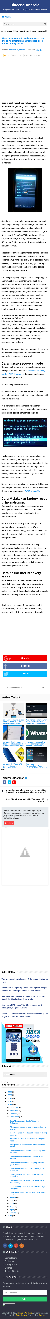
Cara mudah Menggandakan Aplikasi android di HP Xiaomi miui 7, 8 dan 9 (36, 767)
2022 (10, 1092)
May (12, 1206)
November (14, 1110)
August (13, 1197)
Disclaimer (9, 1261)
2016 (10, 1216)
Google (25, 658)
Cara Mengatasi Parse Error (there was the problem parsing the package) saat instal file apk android (36, 723)
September (14, 1117)
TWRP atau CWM (32, 491)
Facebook (25, 666)
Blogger (42, 1315)
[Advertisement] (25, 79)
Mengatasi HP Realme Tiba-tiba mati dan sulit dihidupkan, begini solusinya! (13, 767)
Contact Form (11, 1258)
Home (3, 31)
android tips (13, 31)
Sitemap (8, 1268)
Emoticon (9, 823)
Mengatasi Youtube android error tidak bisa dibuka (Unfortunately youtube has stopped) (26, 791)
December (14, 1107)
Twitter (25, 673)
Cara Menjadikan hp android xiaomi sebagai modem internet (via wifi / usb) (13, 722)
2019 (10, 1098)
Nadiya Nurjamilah (13, 777)
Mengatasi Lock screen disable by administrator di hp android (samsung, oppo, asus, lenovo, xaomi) (13, 745)
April (12, 1210)
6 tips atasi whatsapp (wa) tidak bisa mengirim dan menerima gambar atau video (36, 745)
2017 (10, 1104)
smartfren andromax (28, 31)
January (13, 1213)
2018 (10, 1101)
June (12, 1203)
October (13, 1114)
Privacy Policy (11, 1264)
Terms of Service (12, 1271)
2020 (10, 1095)
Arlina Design (21, 1315)
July (12, 1200)
